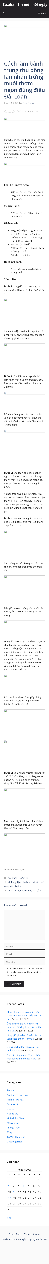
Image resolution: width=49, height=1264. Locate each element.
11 (14, 1191)
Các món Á (12, 1104)
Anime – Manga (15, 1099)
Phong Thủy (13, 1127)
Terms (27, 1234)
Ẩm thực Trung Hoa (17, 1095)
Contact (36, 1234)
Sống (9, 1132)
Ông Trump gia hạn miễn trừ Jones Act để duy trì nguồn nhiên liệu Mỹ (24, 1027)
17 (9, 1197)
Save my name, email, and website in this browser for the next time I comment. (25, 972)
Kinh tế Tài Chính (16, 1118)
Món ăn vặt (13, 1122)
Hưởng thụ (23, 877)
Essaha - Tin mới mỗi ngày (25, 4)
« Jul (9, 1217)
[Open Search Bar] (3, 13)
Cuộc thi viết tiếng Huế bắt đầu (24, 890)
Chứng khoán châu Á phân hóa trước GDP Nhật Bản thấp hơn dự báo (24, 1015)
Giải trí (10, 1108)
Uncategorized (15, 1141)
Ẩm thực (12, 877)
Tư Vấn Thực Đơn (16, 1136)
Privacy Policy (15, 1234)
